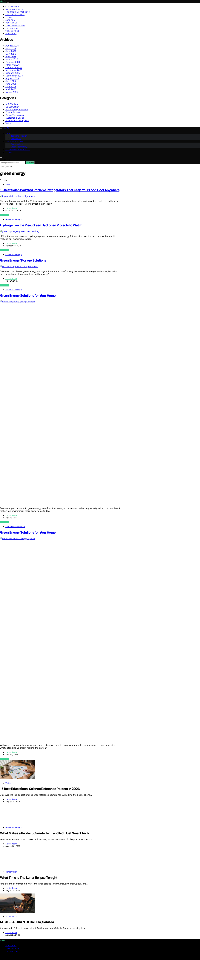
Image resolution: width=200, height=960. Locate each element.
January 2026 (12, 64)
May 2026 (10, 53)
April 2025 (10, 89)
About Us (10, 20)
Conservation (12, 6)
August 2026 (12, 45)
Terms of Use (12, 31)
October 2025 (12, 73)
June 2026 (10, 51)
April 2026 (10, 56)
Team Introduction (15, 26)
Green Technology (15, 9)
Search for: (5, 160)
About (8, 133)
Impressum (10, 34)
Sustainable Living (14, 15)
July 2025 (10, 81)
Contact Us (11, 23)
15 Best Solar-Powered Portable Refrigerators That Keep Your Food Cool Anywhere (59, 190)
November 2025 (13, 70)
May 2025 (10, 86)
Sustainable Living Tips (17, 120)
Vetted (9, 17)
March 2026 (11, 59)
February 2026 (13, 62)
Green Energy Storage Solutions (23, 260)
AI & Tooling (11, 104)
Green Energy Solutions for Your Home (28, 296)
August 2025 (12, 78)
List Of (3, 1)
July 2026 (10, 48)
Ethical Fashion (13, 112)
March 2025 (11, 92)
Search (30, 163)
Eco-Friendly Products (17, 12)
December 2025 (13, 67)
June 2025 (10, 83)
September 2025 (14, 75)
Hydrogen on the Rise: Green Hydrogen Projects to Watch (41, 225)
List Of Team (11, 208)
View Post (4, 215)
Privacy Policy (13, 28)
